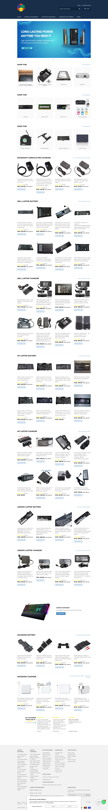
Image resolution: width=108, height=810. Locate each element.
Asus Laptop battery (22, 759)
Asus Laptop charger (35, 760)
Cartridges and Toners (66, 17)
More (78, 17)
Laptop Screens (46, 763)
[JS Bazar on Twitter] (86, 802)
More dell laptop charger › (84, 278)
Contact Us (20, 803)
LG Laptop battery (21, 774)
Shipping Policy (71, 754)
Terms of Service (72, 759)
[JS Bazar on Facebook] (89, 802)
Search (19, 802)
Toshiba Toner (58, 770)
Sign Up (88, 795)
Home (19, 17)
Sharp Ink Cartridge (60, 764)
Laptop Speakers (46, 765)
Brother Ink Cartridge (60, 757)
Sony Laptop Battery (22, 786)
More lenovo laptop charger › (84, 550)
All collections (45, 767)
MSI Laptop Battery (22, 779)
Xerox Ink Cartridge (60, 766)
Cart (87, 8)
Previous (20, 39)
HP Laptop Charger (34, 764)
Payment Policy (71, 761)
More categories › (86, 64)
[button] (20, 184)
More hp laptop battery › (85, 355)
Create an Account (87, 5)
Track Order (27, 803)
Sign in (79, 5)
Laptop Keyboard (46, 761)
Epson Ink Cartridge (60, 763)
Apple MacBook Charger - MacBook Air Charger (34, 757)
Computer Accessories (49, 17)
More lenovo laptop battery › (84, 507)
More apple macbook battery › (83, 635)
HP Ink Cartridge (59, 756)
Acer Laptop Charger (35, 754)
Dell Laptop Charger (35, 762)
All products (45, 768)
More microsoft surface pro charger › (82, 157)
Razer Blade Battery (22, 781)
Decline (70, 806)
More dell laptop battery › (84, 201)
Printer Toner (45, 756)
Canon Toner (58, 771)
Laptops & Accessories (31, 17)
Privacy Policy (71, 752)
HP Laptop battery (21, 769)
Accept (53, 806)
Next (87, 39)
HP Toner (57, 768)
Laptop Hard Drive (47, 759)
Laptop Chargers (46, 754)
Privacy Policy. (50, 802)
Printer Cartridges (46, 758)
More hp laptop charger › (85, 431)
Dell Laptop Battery (22, 764)
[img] (30, 721)
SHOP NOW (61, 613)
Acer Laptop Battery (22, 754)
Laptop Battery (46, 752)
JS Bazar (23, 807)
